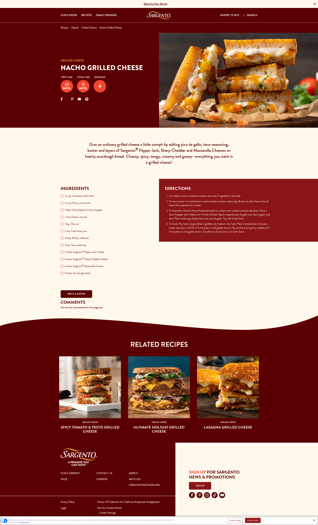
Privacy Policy (68, 502)
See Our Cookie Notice (109, 508)
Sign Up (200, 485)
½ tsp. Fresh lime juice (76, 231)
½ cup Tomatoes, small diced (79, 196)
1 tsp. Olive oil (72, 224)
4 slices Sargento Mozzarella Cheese (84, 266)
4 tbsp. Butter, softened (77, 238)
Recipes (65, 27)
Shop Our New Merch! (155, 4)
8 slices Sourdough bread (77, 273)
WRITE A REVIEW (76, 294)
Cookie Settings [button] (107, 513)
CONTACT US (104, 473)
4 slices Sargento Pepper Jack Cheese (84, 252)
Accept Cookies (252, 520)
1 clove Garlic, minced (76, 217)
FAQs (64, 479)
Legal (63, 508)
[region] (159, 520)
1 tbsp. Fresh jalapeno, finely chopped (83, 210)
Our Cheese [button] (69, 15)
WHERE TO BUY (229, 15)
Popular (75, 27)
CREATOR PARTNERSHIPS (144, 485)
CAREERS (102, 479)
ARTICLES (134, 479)
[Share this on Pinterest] (72, 99)
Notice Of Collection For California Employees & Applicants (128, 502)
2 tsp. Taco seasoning (75, 245)
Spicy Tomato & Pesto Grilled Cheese (90, 429)
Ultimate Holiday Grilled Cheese (159, 429)
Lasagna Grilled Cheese (228, 427)
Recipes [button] (86, 15)
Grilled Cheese (89, 27)
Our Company (70, 473)
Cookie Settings (235, 520)
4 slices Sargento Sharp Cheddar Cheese (86, 259)
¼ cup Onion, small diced (77, 203)
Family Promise (106, 15)
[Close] (314, 4)
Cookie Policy (24, 522)
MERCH (133, 473)
